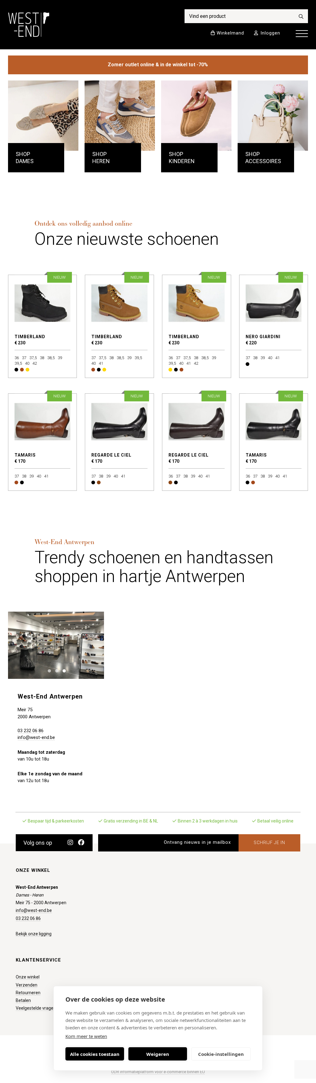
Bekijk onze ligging (34, 933)
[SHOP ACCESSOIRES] (273, 115)
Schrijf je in (269, 842)
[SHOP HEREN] (120, 115)
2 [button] (55, 670)
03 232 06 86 (31, 730)
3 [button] (62, 670)
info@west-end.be (36, 737)
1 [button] (47, 670)
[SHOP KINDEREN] (196, 115)
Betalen (23, 1000)
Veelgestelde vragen (36, 1008)
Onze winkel (28, 976)
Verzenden (26, 984)
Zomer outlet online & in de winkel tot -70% (158, 65)
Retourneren (28, 992)
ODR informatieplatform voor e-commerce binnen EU (158, 1071)
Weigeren (157, 1054)
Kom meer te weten (86, 1036)
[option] (56, 645)
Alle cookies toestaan (94, 1054)
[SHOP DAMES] (43, 115)
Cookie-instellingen (221, 1054)
